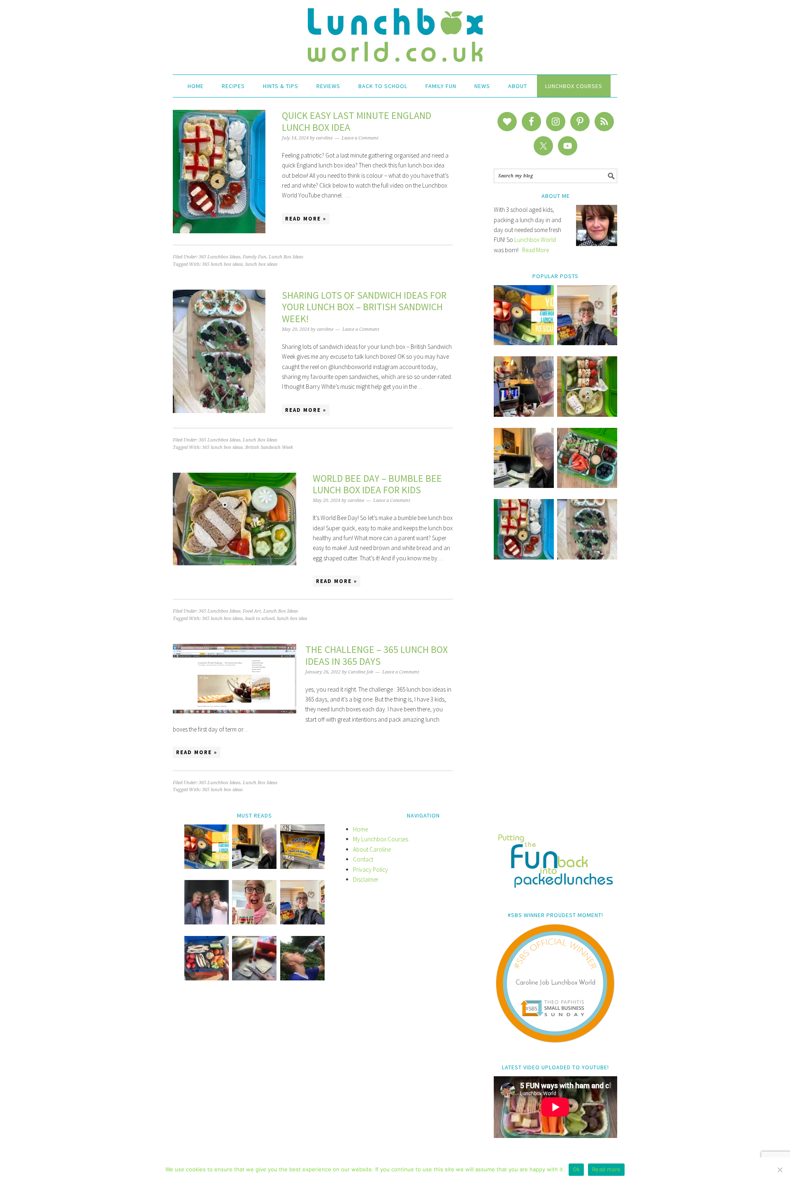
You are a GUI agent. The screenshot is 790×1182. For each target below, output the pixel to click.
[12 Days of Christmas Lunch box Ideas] (587, 414)
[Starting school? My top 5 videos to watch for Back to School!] (587, 486)
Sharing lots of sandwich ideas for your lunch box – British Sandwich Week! (364, 307)
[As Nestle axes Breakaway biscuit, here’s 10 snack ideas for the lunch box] (302, 867)
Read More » (305, 218)
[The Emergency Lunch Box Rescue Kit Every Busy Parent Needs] (524, 343)
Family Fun (254, 257)
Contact (363, 859)
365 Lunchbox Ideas (219, 257)
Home (360, 829)
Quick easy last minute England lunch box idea (356, 121)
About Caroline (372, 849)
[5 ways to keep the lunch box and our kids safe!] (302, 922)
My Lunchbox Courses (380, 839)
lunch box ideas (261, 264)
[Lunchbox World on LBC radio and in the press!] (524, 414)
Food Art (252, 611)
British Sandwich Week (269, 447)
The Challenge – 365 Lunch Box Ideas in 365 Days (376, 655)
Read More (535, 250)
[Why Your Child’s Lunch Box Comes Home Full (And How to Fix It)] (587, 343)
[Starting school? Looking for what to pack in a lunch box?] (206, 978)
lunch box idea (292, 618)
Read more (606, 1169)
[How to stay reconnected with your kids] (206, 922)
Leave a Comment (360, 138)
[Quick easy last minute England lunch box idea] (524, 557)
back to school (259, 618)
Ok (576, 1169)
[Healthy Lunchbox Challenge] (254, 978)
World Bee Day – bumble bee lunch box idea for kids (377, 484)
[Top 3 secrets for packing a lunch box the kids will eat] (524, 486)
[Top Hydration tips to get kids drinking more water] (302, 978)
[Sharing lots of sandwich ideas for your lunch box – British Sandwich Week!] (587, 557)
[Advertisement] (555, 702)
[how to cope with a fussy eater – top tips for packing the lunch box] (254, 922)
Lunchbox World (535, 240)
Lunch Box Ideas (286, 257)
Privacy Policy (370, 869)
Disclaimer (366, 879)
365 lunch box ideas (222, 264)
